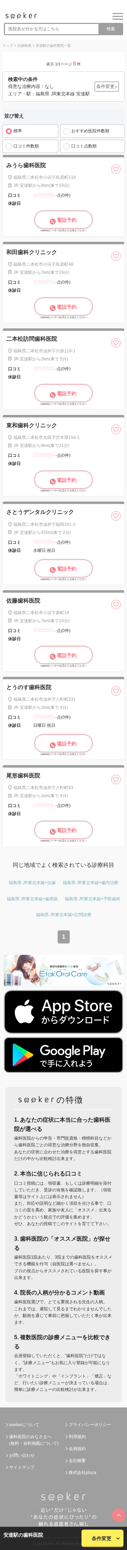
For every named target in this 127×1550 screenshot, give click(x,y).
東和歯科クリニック (31, 425)
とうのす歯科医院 (29, 687)
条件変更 (101, 1538)
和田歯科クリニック (31, 252)
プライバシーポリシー (90, 1424)
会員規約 (77, 1448)
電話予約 (67, 220)
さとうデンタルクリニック (40, 512)
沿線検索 (24, 46)
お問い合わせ (22, 1455)
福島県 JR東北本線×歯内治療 (90, 882)
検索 (111, 28)
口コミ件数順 (26, 146)
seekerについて (24, 1424)
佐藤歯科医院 (23, 601)
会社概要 (77, 1460)
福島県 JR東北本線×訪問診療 (63, 914)
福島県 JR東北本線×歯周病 (32, 898)
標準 (17, 130)
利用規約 (77, 1436)
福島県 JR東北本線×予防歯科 (92, 898)
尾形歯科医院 (23, 776)
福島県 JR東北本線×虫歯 (32, 882)
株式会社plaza (82, 1472)
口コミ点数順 (84, 146)
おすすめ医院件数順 (90, 130)
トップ (7, 46)
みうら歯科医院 (26, 165)
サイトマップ (22, 1467)
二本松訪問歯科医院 (31, 339)
